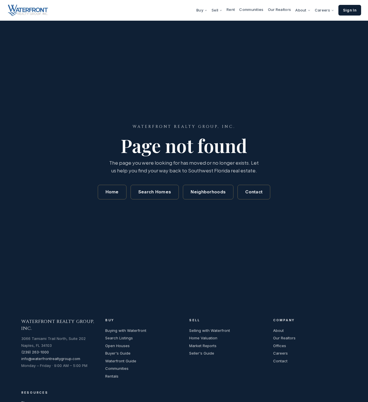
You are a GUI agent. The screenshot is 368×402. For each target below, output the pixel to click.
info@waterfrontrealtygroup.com (50, 358)
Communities (251, 9)
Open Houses (117, 345)
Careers (322, 10)
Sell (215, 10)
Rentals (111, 376)
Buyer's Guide (118, 353)
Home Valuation (203, 338)
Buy (199, 10)
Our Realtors (279, 9)
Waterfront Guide (120, 361)
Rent (231, 9)
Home (112, 192)
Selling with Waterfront (209, 330)
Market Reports (202, 345)
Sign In (349, 10)
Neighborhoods (208, 192)
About (300, 10)
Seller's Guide (201, 353)
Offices (279, 345)
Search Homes (154, 192)
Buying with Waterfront (125, 330)
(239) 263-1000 (35, 352)
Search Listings (119, 338)
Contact (253, 192)
